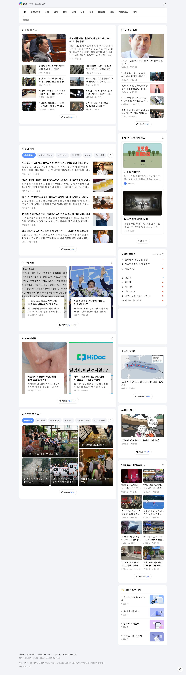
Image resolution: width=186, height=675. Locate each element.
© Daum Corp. (25, 666)
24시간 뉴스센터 (44, 654)
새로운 (69, 117)
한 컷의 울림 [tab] (99, 420)
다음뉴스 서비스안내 (27, 654)
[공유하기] (164, 4)
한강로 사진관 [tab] (83, 420)
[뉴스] (25, 4)
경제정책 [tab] (76, 155)
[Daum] (21, 4)
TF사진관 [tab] (41, 420)
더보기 (141, 241)
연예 (31, 4)
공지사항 (56, 654)
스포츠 (38, 4)
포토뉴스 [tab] (28, 420)
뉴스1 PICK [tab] (55, 420)
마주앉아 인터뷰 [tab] (46, 155)
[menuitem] (25, 12)
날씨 (44, 4)
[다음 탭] (110, 155)
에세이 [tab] (87, 155)
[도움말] (112, 263)
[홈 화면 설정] (180, 669)
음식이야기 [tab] (29, 155)
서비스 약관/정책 (69, 654)
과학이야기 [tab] (62, 155)
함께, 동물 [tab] (100, 155)
